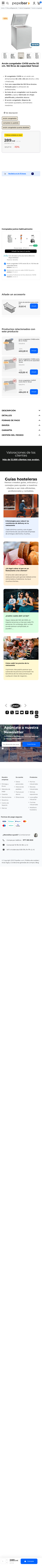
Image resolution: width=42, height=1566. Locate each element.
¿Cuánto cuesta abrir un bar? (17, 616)
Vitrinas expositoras (34, 793)
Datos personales (19, 783)
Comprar (30, 1561)
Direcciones (20, 797)
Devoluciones (6, 797)
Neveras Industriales (34, 788)
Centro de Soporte (5, 804)
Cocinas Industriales (34, 803)
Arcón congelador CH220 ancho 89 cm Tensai (29, 340)
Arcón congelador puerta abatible (16, 127)
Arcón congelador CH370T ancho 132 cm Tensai (27, 381)
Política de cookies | (32, 860)
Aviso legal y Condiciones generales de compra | (18, 862)
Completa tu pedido (10, 123)
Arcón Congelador (10, 118)
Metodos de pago (6, 790)
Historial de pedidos (20, 788)
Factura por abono (20, 793)
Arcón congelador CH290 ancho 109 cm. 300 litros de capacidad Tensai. (29, 360)
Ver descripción (11, 113)
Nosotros (5, 800)
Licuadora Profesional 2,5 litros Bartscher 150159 (21, 275)
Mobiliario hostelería (33, 809)
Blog (37, 862)
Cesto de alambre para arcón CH (28, 303)
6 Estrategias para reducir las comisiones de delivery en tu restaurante (17, 523)
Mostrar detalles (12, 260)
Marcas (4, 808)
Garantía (5, 794)
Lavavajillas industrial (34, 798)
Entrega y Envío (5, 785)
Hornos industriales (34, 783)
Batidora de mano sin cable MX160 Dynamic (20, 270)
